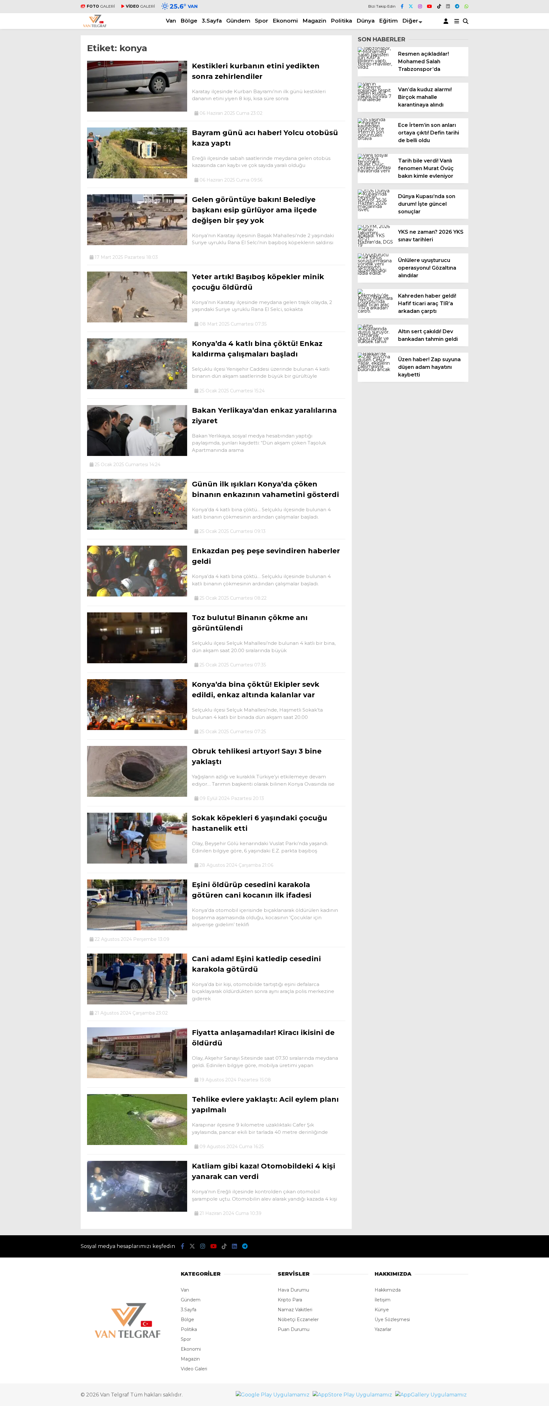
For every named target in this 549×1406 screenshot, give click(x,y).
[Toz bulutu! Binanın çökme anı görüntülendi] (137, 662)
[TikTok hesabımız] (439, 6)
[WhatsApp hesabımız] (466, 6)
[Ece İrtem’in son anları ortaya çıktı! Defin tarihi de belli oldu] (375, 138)
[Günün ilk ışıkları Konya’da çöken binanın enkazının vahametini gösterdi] (137, 528)
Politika (341, 20)
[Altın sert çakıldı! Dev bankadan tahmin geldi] (375, 341)
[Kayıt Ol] (447, 21)
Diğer (410, 20)
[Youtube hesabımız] (429, 6)
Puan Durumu (293, 1329)
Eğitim (388, 20)
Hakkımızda (388, 1290)
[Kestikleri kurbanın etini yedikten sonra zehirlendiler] (137, 110)
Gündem (238, 20)
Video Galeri (194, 1369)
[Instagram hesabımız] (420, 6)
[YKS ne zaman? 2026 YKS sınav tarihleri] (375, 245)
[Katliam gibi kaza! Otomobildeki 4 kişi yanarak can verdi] (137, 1210)
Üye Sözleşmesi (392, 1319)
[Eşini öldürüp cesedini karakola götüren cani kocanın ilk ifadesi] (137, 929)
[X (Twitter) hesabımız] (411, 6)
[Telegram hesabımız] (457, 6)
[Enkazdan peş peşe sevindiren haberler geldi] (137, 595)
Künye (382, 1310)
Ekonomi (285, 20)
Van (171, 20)
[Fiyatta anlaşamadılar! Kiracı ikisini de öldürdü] (137, 1076)
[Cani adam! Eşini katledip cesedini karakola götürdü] (137, 1003)
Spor (261, 20)
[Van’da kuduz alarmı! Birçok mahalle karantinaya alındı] (375, 99)
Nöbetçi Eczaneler (298, 1319)
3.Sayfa (212, 20)
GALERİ (101, 6)
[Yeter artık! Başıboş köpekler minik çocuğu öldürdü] (137, 321)
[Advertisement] (43, 226)
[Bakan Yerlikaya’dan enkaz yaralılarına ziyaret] (137, 454)
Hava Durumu (293, 1290)
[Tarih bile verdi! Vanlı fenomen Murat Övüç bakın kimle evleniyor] (375, 171)
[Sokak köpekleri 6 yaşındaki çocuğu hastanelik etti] (137, 862)
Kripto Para (290, 1300)
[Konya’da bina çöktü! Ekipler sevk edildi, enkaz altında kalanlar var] (137, 728)
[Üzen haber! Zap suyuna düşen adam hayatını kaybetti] (375, 369)
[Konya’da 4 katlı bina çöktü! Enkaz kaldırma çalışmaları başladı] (137, 387)
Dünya (365, 20)
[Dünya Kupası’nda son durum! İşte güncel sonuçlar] (375, 209)
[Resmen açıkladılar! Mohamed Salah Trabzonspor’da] (375, 67)
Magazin (314, 20)
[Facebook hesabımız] (402, 6)
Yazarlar (383, 1329)
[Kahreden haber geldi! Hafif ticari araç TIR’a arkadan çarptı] (375, 311)
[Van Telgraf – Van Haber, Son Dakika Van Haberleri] (95, 26)
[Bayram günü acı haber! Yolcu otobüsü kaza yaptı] (137, 177)
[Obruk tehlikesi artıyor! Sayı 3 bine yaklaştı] (137, 795)
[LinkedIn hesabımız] (448, 6)
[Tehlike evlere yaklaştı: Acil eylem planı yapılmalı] (137, 1143)
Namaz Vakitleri (295, 1310)
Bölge (188, 20)
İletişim (382, 1300)
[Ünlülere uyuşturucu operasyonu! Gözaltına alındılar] (375, 273)
